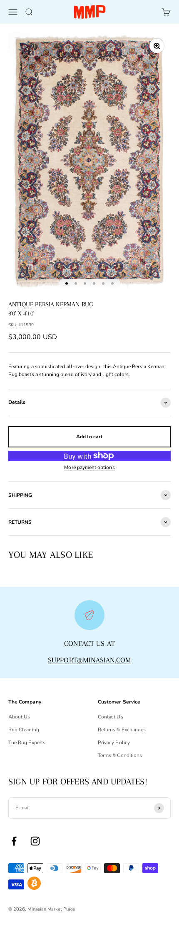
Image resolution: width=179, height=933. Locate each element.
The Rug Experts (26, 742)
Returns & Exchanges (122, 729)
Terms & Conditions (120, 755)
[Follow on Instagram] (35, 841)
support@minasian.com (90, 660)
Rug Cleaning (23, 729)
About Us (19, 716)
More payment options (89, 467)
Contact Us (110, 716)
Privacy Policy (114, 742)
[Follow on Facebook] (14, 841)
